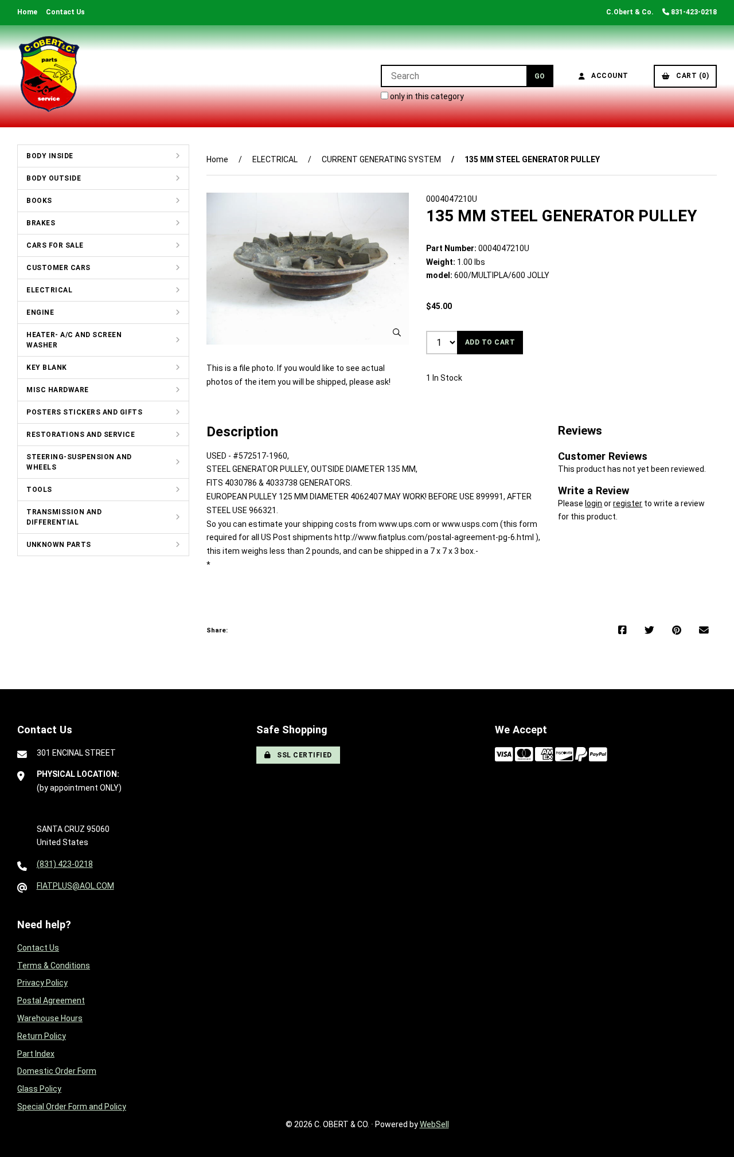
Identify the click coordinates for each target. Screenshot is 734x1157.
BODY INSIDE (49, 156)
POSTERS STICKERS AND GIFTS (84, 412)
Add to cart (490, 342)
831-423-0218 (693, 12)
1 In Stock (444, 377)
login (593, 503)
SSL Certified (302, 755)
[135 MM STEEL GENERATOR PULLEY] (307, 269)
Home (27, 12)
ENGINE (40, 312)
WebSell (434, 1124)
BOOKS (39, 201)
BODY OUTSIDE (53, 178)
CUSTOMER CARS (58, 268)
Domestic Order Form (56, 1071)
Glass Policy (39, 1088)
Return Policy (41, 1036)
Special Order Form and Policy (71, 1106)
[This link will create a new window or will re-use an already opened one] (622, 631)
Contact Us (65, 12)
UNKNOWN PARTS (58, 545)
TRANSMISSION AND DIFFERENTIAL (63, 517)
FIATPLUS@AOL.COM (75, 885)
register (627, 503)
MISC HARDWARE (57, 390)
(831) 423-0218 (65, 864)
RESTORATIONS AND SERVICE (80, 435)
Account (607, 76)
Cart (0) (690, 76)
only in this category (426, 96)
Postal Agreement (51, 1000)
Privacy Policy (42, 982)
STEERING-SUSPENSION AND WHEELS (79, 462)
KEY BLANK (46, 367)
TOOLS (39, 490)
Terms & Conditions (53, 965)
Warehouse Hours (50, 1018)
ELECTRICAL (49, 290)
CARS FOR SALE (55, 245)
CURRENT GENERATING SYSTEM (381, 159)
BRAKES (40, 223)
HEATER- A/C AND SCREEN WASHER (74, 340)
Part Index (35, 1053)
